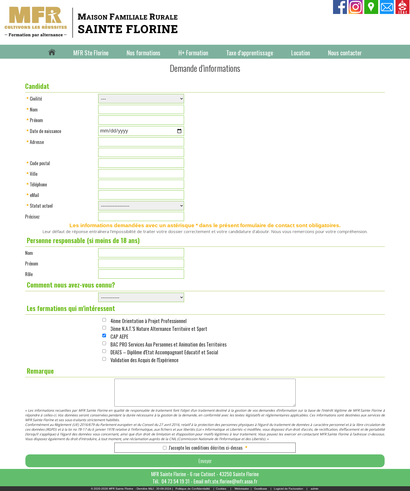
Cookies (221, 488)
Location (300, 52)
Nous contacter (345, 52)
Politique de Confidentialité (192, 488)
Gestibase (260, 488)
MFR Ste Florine (90, 52)
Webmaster (242, 488)
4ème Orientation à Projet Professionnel (148, 320)
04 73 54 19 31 (175, 481)
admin (315, 488)
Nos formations (143, 52)
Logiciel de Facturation (288, 488)
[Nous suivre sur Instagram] (356, 12)
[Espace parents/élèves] (402, 12)
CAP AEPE (119, 336)
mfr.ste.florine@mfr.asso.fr (230, 481)
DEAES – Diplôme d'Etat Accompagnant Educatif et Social (164, 352)
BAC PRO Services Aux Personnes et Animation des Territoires (168, 344)
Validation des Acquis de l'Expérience (144, 360)
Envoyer (205, 460)
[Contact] (387, 12)
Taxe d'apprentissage (249, 52)
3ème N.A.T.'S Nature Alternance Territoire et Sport (158, 328)
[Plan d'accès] (371, 12)
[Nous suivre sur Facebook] (340, 12)
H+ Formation (193, 52)
